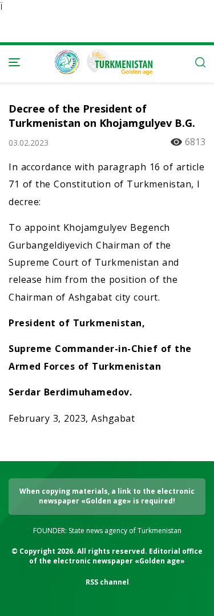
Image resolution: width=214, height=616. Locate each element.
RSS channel (107, 582)
